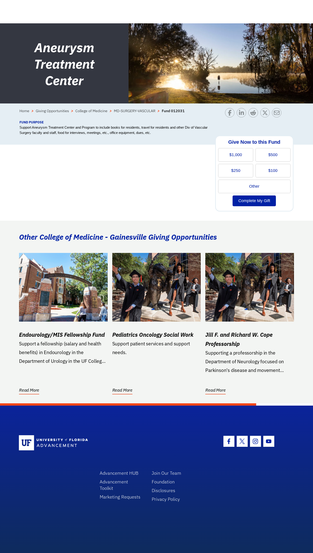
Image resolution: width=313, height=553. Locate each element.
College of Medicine (91, 110)
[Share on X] (266, 114)
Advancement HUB (119, 473)
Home (24, 110)
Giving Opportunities (52, 110)
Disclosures (163, 490)
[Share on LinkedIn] (242, 114)
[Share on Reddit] (254, 114)
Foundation (163, 482)
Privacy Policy (166, 499)
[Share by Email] (278, 114)
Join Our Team (166, 473)
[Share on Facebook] (231, 114)
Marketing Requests (120, 497)
